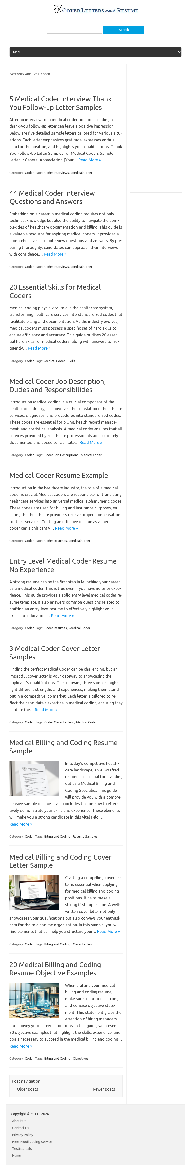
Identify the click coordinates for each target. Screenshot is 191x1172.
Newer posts (106, 1089)
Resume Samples (85, 836)
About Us (19, 1121)
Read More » (89, 160)
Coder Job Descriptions (61, 455)
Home (16, 1156)
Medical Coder (81, 172)
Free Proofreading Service (32, 1142)
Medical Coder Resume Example (58, 475)
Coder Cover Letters (59, 722)
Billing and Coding (57, 836)
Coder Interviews (56, 172)
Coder (29, 172)
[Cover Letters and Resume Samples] (96, 12)
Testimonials (22, 1149)
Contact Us (20, 1128)
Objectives (80, 1058)
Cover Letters (83, 944)
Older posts (25, 1089)
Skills (71, 361)
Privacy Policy (22, 1135)
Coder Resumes (55, 540)
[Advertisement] (160, 100)
